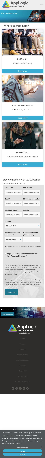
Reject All (22, 454)
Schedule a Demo (8, 314)
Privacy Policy (12, 274)
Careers (22, 344)
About (22, 338)
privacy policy (10, 435)
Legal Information (22, 360)
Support (23, 365)
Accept (22, 451)
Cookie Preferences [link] (22, 382)
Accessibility (22, 376)
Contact (22, 349)
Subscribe (22, 371)
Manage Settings (22, 448)
